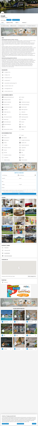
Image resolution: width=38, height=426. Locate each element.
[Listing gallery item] (7, 203)
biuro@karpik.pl (7, 253)
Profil (2, 22)
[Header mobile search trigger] (36, 2)
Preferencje (34, 423)
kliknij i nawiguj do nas (32, 276)
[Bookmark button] (11, 322)
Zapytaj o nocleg (9, 22)
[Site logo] (6, 2)
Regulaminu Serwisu (15, 191)
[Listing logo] (2, 13)
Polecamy (24, 22)
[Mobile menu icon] (1, 2)
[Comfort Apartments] (19, 31)
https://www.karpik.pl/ (8, 255)
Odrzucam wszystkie (20, 423)
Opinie (17, 22)
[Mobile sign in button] (31, 2)
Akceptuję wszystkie (5, 423)
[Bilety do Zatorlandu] (19, 290)
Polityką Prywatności (22, 191)
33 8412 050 (6, 247)
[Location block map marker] (19, 268)
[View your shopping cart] (34, 2)
